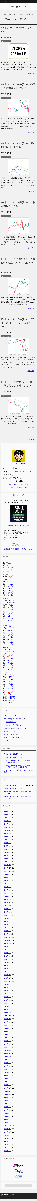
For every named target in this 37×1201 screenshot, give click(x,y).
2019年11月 (7, 1056)
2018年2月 (7, 1122)
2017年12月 (7, 1128)
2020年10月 (7, 1021)
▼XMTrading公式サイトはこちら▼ (18, 528)
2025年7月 (7, 845)
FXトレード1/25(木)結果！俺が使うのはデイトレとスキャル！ (18, 325)
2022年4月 (7, 965)
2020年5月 (7, 1037)
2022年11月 (7, 943)
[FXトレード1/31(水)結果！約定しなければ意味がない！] (18, 117)
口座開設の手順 (11, 724)
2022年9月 (7, 949)
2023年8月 (7, 914)
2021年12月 (7, 977)
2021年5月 (7, 999)
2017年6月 (7, 1147)
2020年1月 (7, 1049)
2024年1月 (7, 899)
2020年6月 (7, 1034)
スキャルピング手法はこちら (18, 490)
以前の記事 (31, 442)
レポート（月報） (6, 43)
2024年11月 (7, 870)
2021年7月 (7, 993)
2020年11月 (7, 1018)
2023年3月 (7, 930)
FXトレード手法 (9, 718)
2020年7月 (7, 1031)
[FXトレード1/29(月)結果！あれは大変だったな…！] (18, 235)
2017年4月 (7, 1153)
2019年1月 (7, 1087)
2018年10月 (7, 1097)
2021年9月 (7, 987)
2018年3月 (7, 1119)
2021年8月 (7, 990)
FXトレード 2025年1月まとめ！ (14, 787)
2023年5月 (7, 924)
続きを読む (31, 76)
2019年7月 (7, 1068)
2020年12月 (7, 1015)
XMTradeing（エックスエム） (13, 721)
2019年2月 (7, 1084)
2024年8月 (7, 880)
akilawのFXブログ (18, 7)
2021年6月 (7, 996)
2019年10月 (7, 1059)
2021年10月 (7, 983)
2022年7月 (7, 955)
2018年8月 (7, 1103)
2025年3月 (7, 858)
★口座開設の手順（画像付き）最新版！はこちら (18, 551)
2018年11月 (7, 1093)
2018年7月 (7, 1106)
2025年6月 (7, 848)
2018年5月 (7, 1112)
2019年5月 (7, 1075)
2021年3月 (7, 1005)
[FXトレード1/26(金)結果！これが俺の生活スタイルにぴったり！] (18, 296)
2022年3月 (7, 968)
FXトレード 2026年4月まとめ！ (14, 759)
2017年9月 (7, 1137)
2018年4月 (7, 1115)
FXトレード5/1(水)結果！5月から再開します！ (18, 794)
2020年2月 (7, 1046)
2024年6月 (7, 886)
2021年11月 (7, 980)
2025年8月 (7, 842)
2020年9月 (7, 1024)
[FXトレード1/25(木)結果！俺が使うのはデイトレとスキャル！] (18, 356)
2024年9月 (7, 877)
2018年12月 (7, 1090)
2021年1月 (7, 1012)
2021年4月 (7, 1002)
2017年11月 (7, 1131)
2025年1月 (7, 864)
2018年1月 (7, 1125)
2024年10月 (7, 873)
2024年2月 (7, 895)
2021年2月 (7, 1009)
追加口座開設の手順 (12, 727)
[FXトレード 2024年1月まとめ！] (18, 61)
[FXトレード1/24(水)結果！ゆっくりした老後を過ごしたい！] (18, 415)
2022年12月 (7, 939)
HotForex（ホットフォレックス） (14, 730)
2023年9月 (7, 911)
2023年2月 (7, 933)
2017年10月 (7, 1134)
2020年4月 (7, 1040)
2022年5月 (7, 961)
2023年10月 (7, 908)
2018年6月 (7, 1109)
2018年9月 (7, 1100)
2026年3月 (7, 820)
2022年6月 (7, 958)
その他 (6, 743)
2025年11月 (7, 833)
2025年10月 (7, 836)
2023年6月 (7, 921)
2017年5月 (7, 1150)
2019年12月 (7, 1053)
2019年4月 (7, 1078)
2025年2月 (7, 861)
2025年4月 (7, 855)
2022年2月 (7, 971)
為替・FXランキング (18, 1169)
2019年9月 (7, 1062)
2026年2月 (7, 823)
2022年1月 (7, 974)
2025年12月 (7, 829)
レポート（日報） (6, 100)
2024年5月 (7, 889)
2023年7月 (7, 917)
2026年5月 (7, 814)
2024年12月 (7, 867)
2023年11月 (7, 905)
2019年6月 (7, 1071)
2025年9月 (7, 839)
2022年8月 (7, 952)
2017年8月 (7, 1141)
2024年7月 (7, 883)
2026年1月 (7, 826)
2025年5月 (7, 851)
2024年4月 (7, 892)
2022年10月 (7, 946)
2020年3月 (7, 1043)
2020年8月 (7, 1027)
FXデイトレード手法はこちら (18, 486)
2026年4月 (7, 817)
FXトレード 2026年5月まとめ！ (14, 756)
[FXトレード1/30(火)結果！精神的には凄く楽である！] (18, 176)
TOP (10, 14)
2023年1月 (7, 936)
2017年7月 (7, 1144)
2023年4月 (7, 927)
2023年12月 (7, 902)
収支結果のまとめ (9, 734)
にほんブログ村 (18, 1175)
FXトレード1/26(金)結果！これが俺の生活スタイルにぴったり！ (18, 265)
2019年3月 (7, 1081)
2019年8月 (7, 1065)
